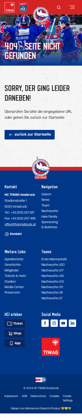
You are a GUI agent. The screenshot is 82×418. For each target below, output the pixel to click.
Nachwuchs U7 (51, 298)
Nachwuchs (49, 211)
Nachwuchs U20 (53, 264)
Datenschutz (38, 396)
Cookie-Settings (68, 398)
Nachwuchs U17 (52, 270)
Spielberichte (14, 259)
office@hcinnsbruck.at (20, 224)
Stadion (10, 281)
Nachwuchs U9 (52, 292)
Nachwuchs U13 (52, 281)
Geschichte (13, 264)
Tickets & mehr (15, 276)
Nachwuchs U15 (52, 276)
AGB (24, 396)
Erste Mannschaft (54, 259)
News (45, 199)
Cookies (54, 396)
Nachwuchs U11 (52, 287)
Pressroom (12, 292)
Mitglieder (12, 270)
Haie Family (49, 216)
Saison (46, 194)
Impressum (11, 396)
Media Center (14, 287)
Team (45, 205)
